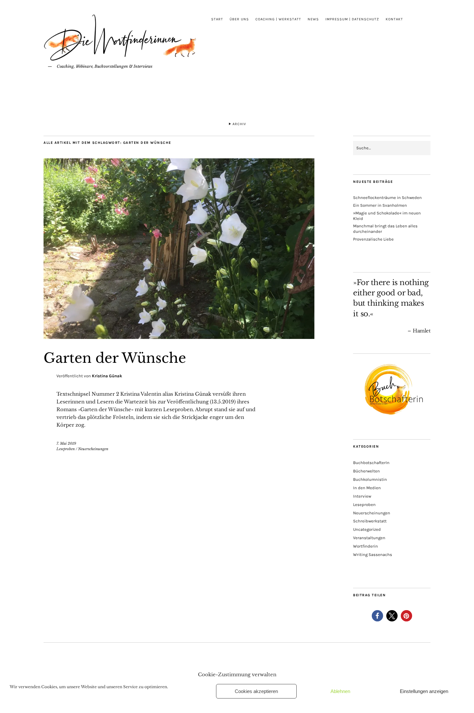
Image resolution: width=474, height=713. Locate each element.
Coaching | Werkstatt (278, 19)
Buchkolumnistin (370, 479)
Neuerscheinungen (93, 449)
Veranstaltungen (369, 537)
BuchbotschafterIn (371, 462)
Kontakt (394, 19)
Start (217, 19)
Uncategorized (367, 529)
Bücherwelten (366, 471)
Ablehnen (340, 691)
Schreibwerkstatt (370, 521)
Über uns (239, 19)
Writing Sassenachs (372, 554)
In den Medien (367, 487)
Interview (362, 496)
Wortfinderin (365, 546)
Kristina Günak (107, 375)
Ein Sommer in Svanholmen (380, 205)
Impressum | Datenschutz (352, 19)
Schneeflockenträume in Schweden (387, 197)
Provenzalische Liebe (373, 239)
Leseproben (65, 449)
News (313, 19)
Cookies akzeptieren (256, 691)
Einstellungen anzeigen (424, 691)
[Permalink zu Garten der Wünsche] (179, 337)
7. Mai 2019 (66, 443)
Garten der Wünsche (115, 358)
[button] (377, 615)
